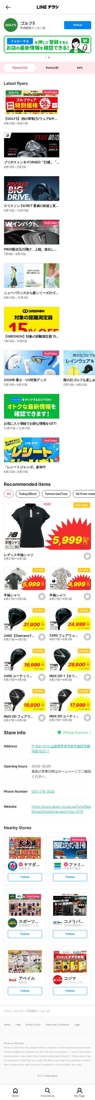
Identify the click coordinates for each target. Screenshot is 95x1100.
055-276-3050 (43, 791)
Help (18, 1024)
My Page (79, 1095)
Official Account (75, 732)
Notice (7, 1024)
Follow (77, 26)
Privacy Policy (33, 1024)
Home (15, 1095)
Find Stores (47, 1095)
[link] (11, 25)
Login (77, 1024)
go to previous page (8, 7)
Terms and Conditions (57, 1024)
